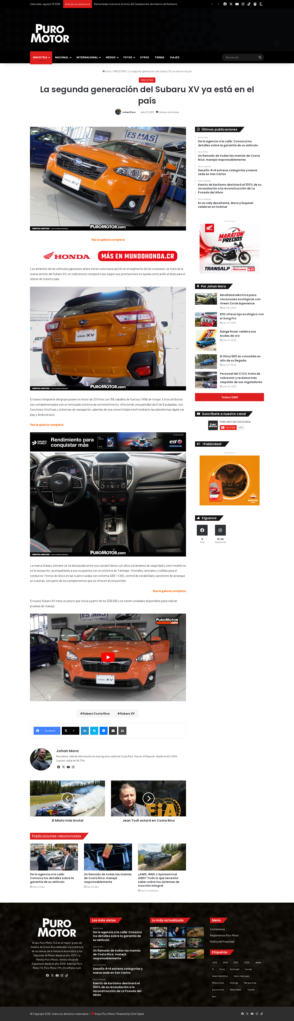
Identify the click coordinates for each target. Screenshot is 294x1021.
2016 (225, 962)
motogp (234, 982)
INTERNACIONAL (87, 57)
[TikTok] (66, 975)
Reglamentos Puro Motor (224, 935)
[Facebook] (58, 767)
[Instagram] (73, 767)
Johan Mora (128, 112)
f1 (213, 969)
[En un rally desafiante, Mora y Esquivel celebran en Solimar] (195, 943)
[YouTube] (68, 767)
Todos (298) (229, 397)
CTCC (247, 962)
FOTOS (127, 57)
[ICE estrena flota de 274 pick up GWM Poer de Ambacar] (177, 943)
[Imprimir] (122, 731)
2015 (214, 962)
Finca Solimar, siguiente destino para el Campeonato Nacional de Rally (134, 4)
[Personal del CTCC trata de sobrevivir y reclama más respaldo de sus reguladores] (206, 380)
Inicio (108, 71)
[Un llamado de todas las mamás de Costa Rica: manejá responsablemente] (108, 857)
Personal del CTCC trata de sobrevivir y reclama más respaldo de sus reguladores (241, 378)
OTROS (144, 57)
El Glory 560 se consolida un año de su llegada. (240, 358)
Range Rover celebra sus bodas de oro (238, 334)
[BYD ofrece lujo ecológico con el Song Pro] (206, 319)
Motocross (218, 982)
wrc (214, 996)
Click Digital (137, 1013)
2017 (235, 962)
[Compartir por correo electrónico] (113, 731)
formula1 (234, 969)
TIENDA (159, 57)
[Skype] (94, 731)
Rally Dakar (236, 989)
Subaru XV (127, 713)
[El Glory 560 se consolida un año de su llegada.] (206, 361)
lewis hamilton (220, 975)
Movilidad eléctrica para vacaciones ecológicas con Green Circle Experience (240, 299)
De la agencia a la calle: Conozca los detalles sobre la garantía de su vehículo (52, 878)
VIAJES (174, 57)
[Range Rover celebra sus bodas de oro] (206, 341)
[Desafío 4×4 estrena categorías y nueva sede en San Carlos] (195, 932)
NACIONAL (62, 57)
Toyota (250, 989)
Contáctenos (217, 929)
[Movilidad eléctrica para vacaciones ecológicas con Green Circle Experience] (206, 299)
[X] (63, 767)
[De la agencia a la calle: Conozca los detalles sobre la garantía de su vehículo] (54, 857)
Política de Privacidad (222, 941)
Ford (222, 969)
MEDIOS (111, 57)
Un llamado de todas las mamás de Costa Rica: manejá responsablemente (108, 878)
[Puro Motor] (50, 33)
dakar (258, 962)
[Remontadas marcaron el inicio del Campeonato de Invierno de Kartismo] (177, 954)
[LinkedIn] (85, 731)
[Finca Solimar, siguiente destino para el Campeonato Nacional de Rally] (195, 954)
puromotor (218, 989)
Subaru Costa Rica (96, 713)
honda (248, 969)
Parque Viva (250, 982)
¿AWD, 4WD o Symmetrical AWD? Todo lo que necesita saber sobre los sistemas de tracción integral (158, 880)
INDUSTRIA (40, 57)
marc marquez (241, 975)
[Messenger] (104, 731)
